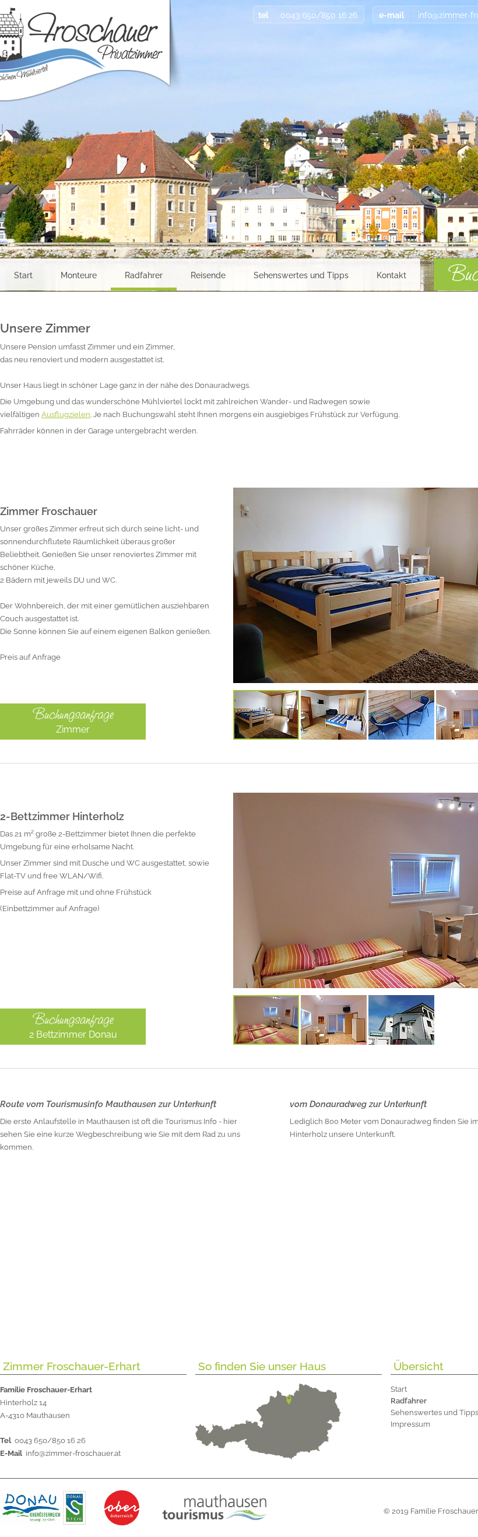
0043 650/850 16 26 (43, 1440)
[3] (401, 715)
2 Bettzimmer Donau (73, 1034)
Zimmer (73, 729)
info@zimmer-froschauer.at (60, 1453)
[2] (334, 715)
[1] (266, 715)
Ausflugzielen (65, 414)
